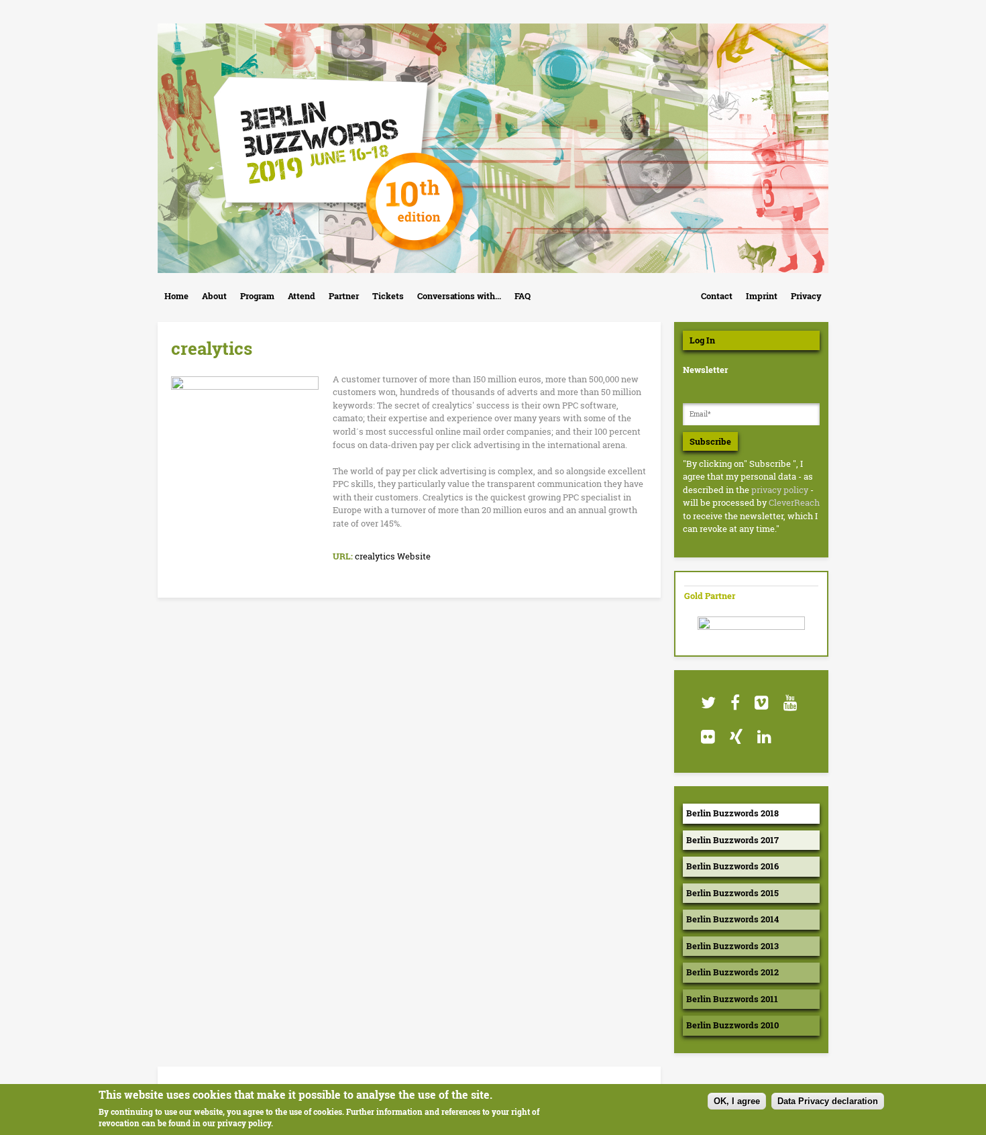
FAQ (522, 296)
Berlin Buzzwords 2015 (732, 893)
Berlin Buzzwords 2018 (732, 813)
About (214, 296)
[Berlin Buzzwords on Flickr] (707, 737)
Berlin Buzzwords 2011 (732, 999)
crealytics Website (393, 556)
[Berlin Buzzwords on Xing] (735, 737)
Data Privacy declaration (827, 1101)
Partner (344, 296)
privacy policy (779, 490)
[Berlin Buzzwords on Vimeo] (761, 703)
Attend (301, 296)
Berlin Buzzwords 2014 (732, 919)
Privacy (806, 296)
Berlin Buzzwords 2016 (732, 866)
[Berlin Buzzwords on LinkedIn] (763, 737)
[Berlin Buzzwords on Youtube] (789, 703)
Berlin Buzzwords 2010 (732, 1025)
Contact (716, 296)
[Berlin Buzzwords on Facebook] (734, 703)
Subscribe (710, 441)
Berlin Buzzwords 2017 (732, 840)
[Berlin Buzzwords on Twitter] (707, 703)
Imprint (761, 296)
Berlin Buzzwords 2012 (732, 972)
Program (257, 296)
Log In (702, 340)
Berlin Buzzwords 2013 (732, 946)
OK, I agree (737, 1101)
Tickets (388, 296)
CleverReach (794, 502)
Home (176, 296)
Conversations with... (459, 296)
